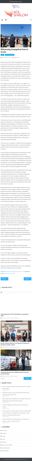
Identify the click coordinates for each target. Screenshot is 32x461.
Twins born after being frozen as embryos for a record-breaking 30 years (5, 279)
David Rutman (16, 318)
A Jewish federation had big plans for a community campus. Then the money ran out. (15, 420)
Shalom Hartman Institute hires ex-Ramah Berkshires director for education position (28, 279)
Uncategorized (6, 448)
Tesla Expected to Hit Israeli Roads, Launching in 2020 (15, 314)
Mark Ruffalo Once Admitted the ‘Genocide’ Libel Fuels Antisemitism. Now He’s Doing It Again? (16, 400)
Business (4, 430)
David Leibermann (15, 347)
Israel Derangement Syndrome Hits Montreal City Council (15, 406)
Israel (2, 54)
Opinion (4, 442)
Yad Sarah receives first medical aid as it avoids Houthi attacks (15, 373)
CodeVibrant (24, 459)
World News (5, 451)
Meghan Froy (16, 57)
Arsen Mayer (14, 376)
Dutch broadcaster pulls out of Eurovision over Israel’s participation (16, 387)
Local (3, 439)
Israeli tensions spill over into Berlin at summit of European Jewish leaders (15, 344)
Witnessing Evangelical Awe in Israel (14, 271)
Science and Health (10, 54)
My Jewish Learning (10, 273)
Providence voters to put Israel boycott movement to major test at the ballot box (15, 393)
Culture (4, 433)
